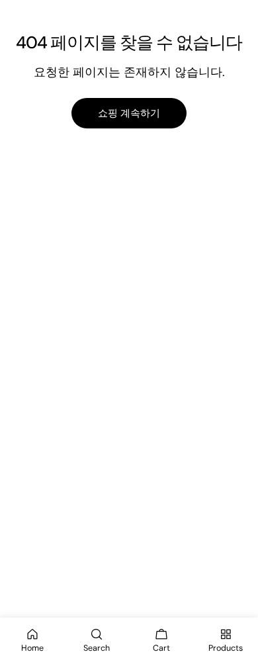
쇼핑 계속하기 (129, 113)
